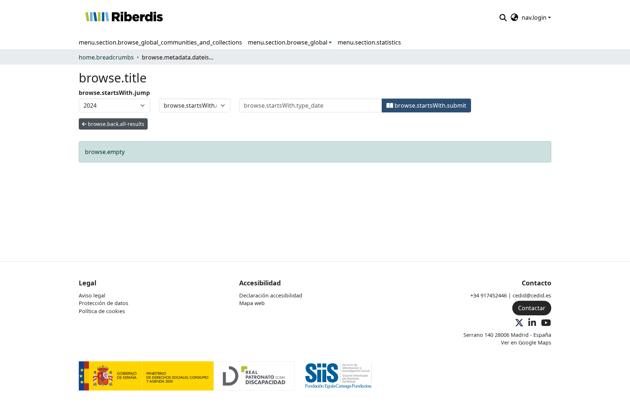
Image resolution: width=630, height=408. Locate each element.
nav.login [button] (535, 18)
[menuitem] (290, 42)
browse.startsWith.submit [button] (429, 105)
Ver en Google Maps (526, 342)
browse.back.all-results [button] (115, 123)
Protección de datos (103, 303)
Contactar (531, 308)
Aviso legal (92, 295)
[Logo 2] (338, 375)
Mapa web (252, 303)
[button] (124, 17)
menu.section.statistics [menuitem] (369, 42)
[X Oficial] (519, 323)
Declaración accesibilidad (270, 295)
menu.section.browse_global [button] (287, 42)
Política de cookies (102, 311)
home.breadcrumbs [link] (106, 57)
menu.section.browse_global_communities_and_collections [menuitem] (160, 42)
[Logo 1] (187, 375)
